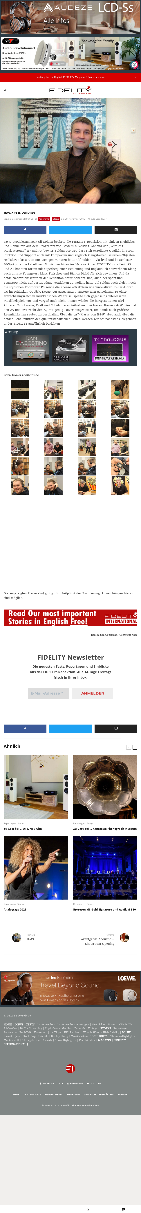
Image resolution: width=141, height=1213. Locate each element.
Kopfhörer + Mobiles (58, 1028)
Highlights (99, 1036)
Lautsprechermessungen (73, 1024)
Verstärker (98, 1024)
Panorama (44, 218)
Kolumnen (40, 1032)
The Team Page (32, 1094)
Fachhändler (87, 1040)
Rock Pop (29, 1036)
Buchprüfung (59, 1036)
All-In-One (10, 1028)
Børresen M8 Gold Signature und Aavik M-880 (104, 909)
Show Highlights (65, 1040)
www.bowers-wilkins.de (21, 375)
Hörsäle (43, 1036)
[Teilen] (25, 230)
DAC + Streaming (31, 1028)
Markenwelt (11, 1040)
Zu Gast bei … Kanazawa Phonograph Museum (105, 828)
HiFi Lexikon (72, 1032)
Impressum (73, 1094)
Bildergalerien (31, 1040)
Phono (112, 1024)
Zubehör (79, 1028)
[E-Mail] (116, 230)
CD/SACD (125, 1024)
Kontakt (123, 1094)
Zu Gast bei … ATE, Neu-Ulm (23, 828)
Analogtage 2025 (15, 909)
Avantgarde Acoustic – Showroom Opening (97, 939)
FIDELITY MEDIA (53, 1094)
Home (8, 1024)
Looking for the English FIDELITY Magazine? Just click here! (70, 77)
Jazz (18, 1036)
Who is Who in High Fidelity (101, 1032)
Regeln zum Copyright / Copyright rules (114, 634)
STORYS (105, 1028)
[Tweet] (70, 230)
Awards (47, 1040)
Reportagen (10, 823)
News (19, 1024)
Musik (126, 1032)
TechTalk (25, 1032)
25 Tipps (55, 1032)
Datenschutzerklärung (99, 1094)
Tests (30, 1024)
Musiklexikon (79, 1036)
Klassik (8, 1036)
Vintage (92, 1028)
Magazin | (106, 1040)
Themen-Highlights (122, 1036)
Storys (56, 218)
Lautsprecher (46, 1024)
